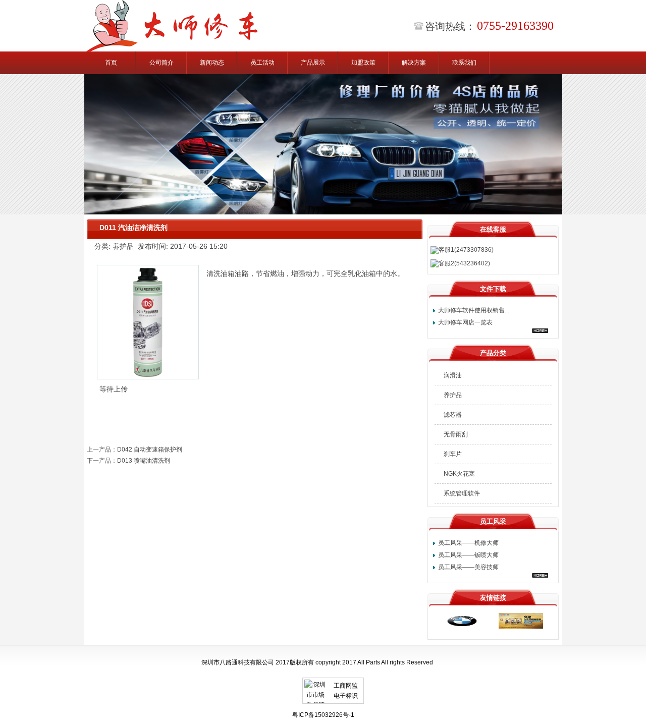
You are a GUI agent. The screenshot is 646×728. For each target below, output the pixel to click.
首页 (111, 62)
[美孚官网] (521, 626)
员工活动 (262, 62)
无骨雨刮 (456, 434)
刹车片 (453, 454)
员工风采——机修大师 (468, 542)
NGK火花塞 (459, 473)
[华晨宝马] (460, 626)
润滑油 (453, 375)
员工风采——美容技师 (468, 567)
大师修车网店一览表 (465, 322)
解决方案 (414, 62)
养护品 (453, 395)
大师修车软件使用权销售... (473, 310)
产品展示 (313, 62)
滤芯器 (453, 414)
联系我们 (464, 62)
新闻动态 (212, 62)
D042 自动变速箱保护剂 (149, 449)
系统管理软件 (462, 493)
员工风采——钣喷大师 (468, 554)
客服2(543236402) (464, 263)
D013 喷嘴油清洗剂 (143, 460)
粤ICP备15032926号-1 (323, 714)
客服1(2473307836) (466, 249)
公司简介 (161, 62)
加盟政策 (363, 62)
